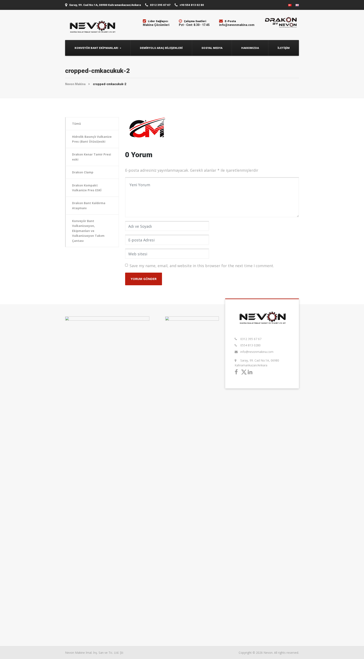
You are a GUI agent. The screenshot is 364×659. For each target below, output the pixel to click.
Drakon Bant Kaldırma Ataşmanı (88, 205)
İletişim (284, 48)
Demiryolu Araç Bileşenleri (161, 48)
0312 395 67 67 (250, 339)
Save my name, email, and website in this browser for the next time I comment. (202, 265)
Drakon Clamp (82, 172)
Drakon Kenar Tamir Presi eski (91, 156)
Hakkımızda (250, 48)
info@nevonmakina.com (256, 352)
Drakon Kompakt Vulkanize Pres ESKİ (87, 187)
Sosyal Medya (211, 48)
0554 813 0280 (250, 345)
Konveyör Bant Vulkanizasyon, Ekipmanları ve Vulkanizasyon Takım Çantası (88, 231)
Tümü (76, 124)
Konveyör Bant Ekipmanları (96, 48)
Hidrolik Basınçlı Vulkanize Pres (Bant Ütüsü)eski (92, 139)
